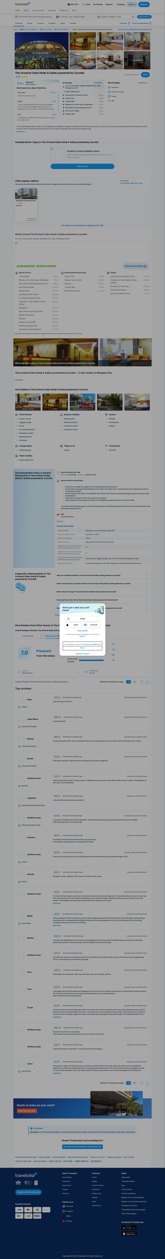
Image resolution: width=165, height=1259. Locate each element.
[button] (82, 631)
